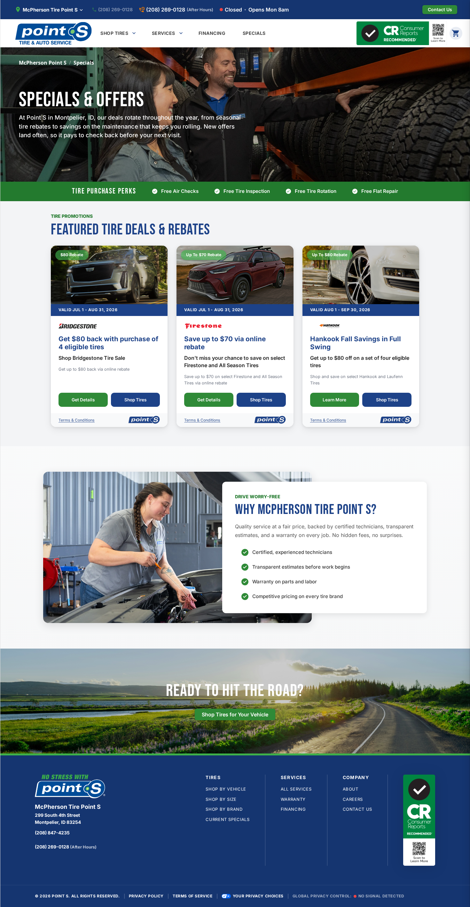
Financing (293, 809)
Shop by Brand (224, 809)
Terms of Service (193, 896)
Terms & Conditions (77, 420)
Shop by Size (221, 799)
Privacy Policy (146, 896)
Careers (353, 799)
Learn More (334, 399)
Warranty (293, 799)
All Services (296, 789)
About (350, 789)
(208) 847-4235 (52, 832)
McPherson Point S (43, 62)
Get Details (83, 399)
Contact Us (357, 809)
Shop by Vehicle (226, 789)
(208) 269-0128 (115, 9)
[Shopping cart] (456, 33)
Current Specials (227, 819)
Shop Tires (135, 399)
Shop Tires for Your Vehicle (235, 714)
